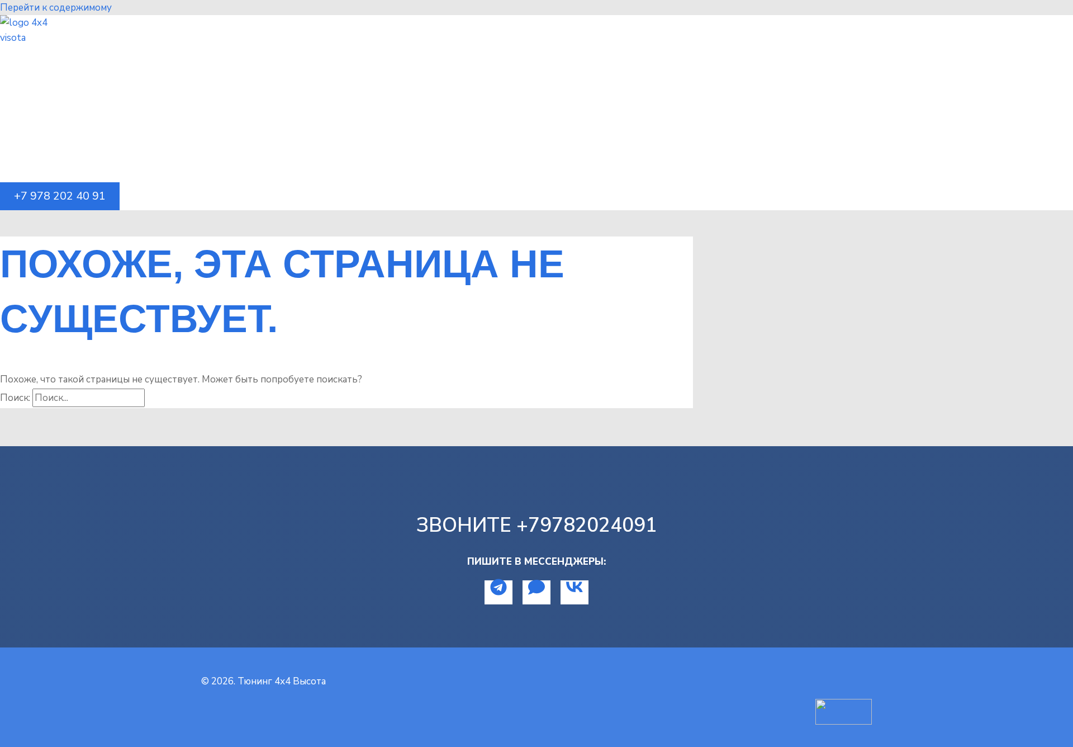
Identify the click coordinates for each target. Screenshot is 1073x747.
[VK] (574, 592)
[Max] (536, 592)
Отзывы (44, 113)
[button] (60, 196)
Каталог (44, 74)
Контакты (48, 152)
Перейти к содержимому (56, 7)
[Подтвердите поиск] (158, 397)
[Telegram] (498, 592)
